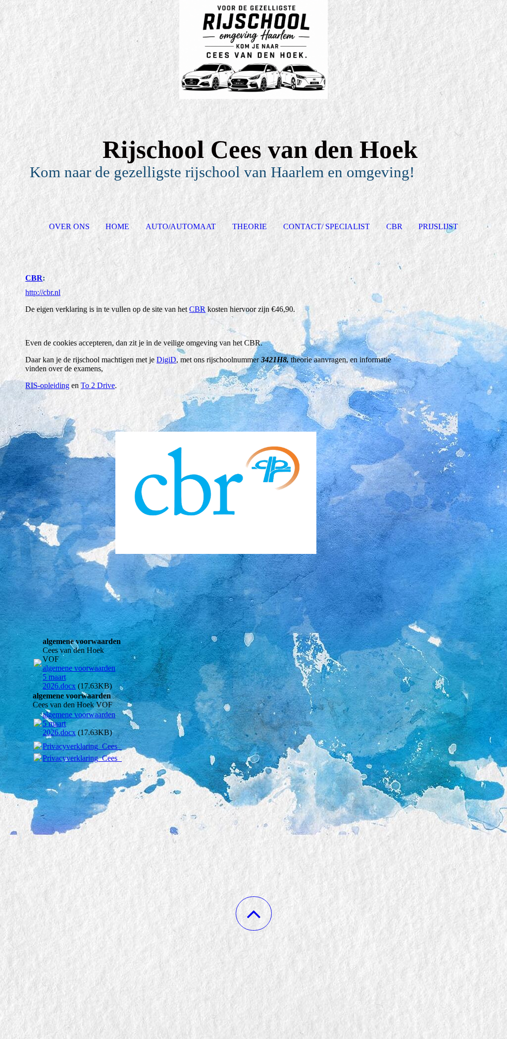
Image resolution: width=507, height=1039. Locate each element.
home (117, 226)
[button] (254, 913)
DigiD (166, 359)
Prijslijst (438, 226)
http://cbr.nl (42, 292)
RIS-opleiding (47, 385)
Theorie (249, 226)
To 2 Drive (98, 385)
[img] (253, 49)
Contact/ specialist (326, 226)
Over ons (69, 226)
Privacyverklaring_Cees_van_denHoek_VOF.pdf (120, 746)
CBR (394, 226)
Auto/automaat (181, 226)
